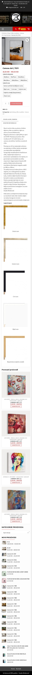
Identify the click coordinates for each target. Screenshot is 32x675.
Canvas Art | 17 (16, 402)
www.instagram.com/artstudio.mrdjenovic (16, 200)
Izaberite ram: (6, 83)
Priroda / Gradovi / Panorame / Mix (19, 399)
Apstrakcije (7, 35)
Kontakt (18, 669)
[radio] (6, 77)
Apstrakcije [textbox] (15, 533)
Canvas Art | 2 (16, 478)
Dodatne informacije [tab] (9, 123)
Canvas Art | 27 (16, 441)
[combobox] (16, 532)
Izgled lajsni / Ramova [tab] (10, 119)
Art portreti (7, 399)
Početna (4, 33)
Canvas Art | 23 (16, 517)
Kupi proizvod (17, 103)
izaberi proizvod (16, 406)
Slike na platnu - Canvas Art (16, 400)
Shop (8, 33)
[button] (27, 40)
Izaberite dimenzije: (8, 74)
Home (13, 669)
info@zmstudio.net (13, 7)
